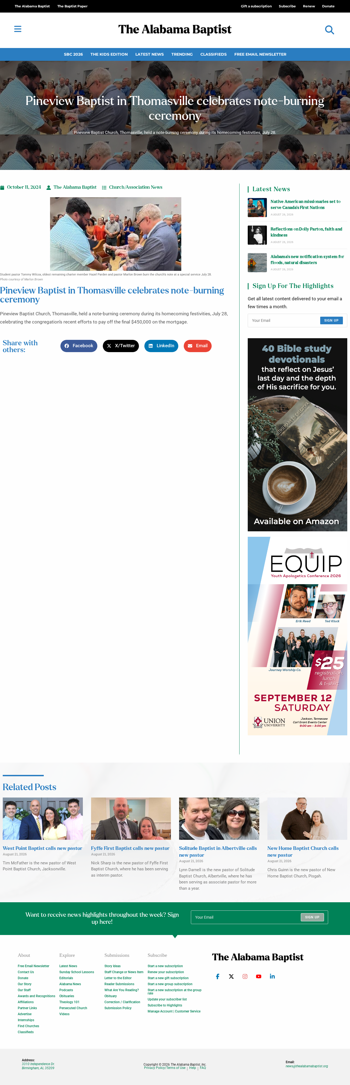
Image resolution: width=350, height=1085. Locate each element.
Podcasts (66, 990)
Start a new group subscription (170, 984)
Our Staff (24, 990)
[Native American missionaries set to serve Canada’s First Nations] (257, 207)
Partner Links (27, 1008)
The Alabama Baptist (32, 6)
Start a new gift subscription (168, 978)
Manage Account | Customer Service (174, 1011)
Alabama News (70, 984)
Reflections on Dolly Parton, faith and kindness (306, 232)
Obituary (110, 996)
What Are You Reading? (121, 990)
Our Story (24, 984)
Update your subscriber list (167, 999)
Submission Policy (118, 1008)
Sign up (331, 320)
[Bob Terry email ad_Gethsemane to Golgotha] (297, 434)
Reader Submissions (119, 984)
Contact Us (26, 972)
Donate (23, 978)
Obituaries (66, 996)
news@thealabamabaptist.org (307, 1066)
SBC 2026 (73, 54)
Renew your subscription (166, 972)
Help (192, 1068)
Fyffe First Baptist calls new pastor (130, 848)
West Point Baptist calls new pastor (42, 848)
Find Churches (28, 1026)
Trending (182, 54)
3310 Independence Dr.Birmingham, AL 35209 (38, 1066)
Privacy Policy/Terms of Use (164, 1068)
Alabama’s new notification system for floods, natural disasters (307, 260)
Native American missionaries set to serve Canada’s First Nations (305, 205)
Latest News (149, 54)
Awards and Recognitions (36, 996)
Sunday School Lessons (76, 972)
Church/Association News (135, 187)
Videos (64, 1014)
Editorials (66, 978)
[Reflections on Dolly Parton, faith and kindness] (257, 235)
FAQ (203, 1068)
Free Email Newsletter (260, 54)
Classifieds (213, 54)
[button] (329, 30)
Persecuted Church (73, 1008)
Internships (26, 1020)
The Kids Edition (109, 54)
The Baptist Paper (72, 6)
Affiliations (26, 1002)
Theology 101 (69, 1002)
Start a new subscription (165, 966)
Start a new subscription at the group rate (175, 991)
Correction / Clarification (122, 1002)
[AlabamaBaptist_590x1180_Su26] (297, 636)
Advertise (24, 1014)
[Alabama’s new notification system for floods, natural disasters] (257, 262)
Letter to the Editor (118, 978)
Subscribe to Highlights (165, 1005)
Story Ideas (112, 966)
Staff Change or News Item (123, 972)
